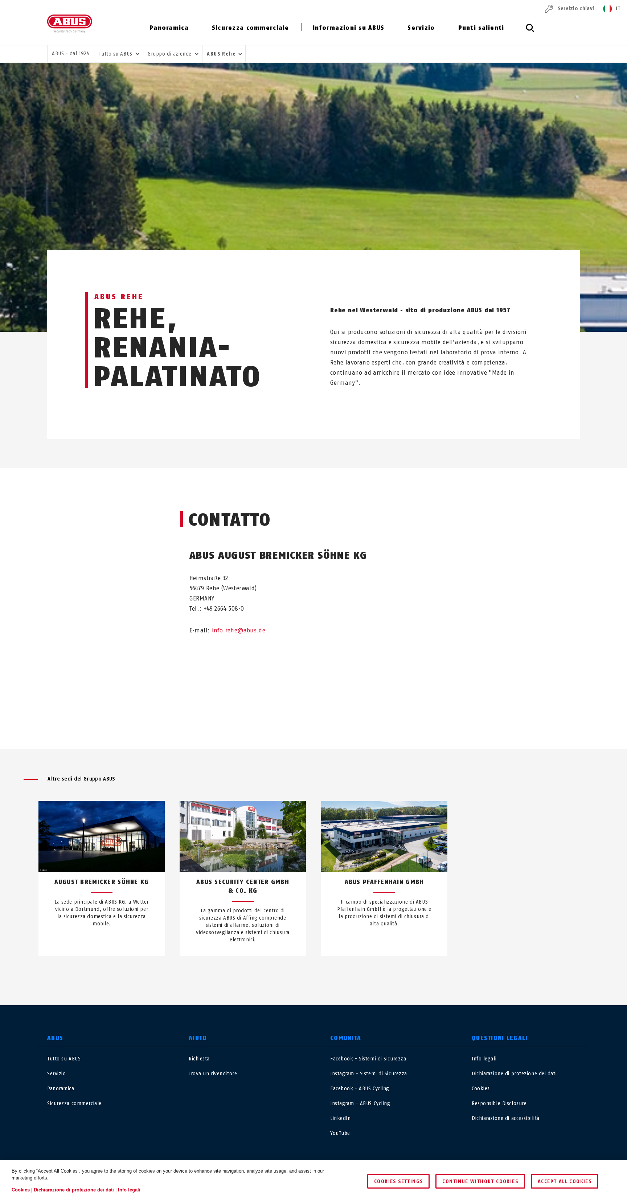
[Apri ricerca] (530, 32)
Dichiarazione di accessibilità (506, 1118)
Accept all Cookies (564, 1181)
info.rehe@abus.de (239, 630)
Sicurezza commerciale (250, 27)
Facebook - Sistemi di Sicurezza (368, 1059)
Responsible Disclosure (499, 1103)
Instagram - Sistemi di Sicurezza (368, 1074)
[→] (327, 972)
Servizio (421, 27)
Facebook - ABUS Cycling (359, 1088)
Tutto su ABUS (64, 1059)
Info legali (484, 1059)
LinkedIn (340, 1118)
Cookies (481, 1088)
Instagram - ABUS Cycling (360, 1103)
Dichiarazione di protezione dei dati (514, 1074)
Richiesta (199, 1059)
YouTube (340, 1133)
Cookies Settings (398, 1181)
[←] (300, 972)
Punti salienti (481, 27)
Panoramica (169, 27)
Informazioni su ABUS (349, 27)
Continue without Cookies (480, 1181)
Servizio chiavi (576, 8)
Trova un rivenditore (213, 1074)
